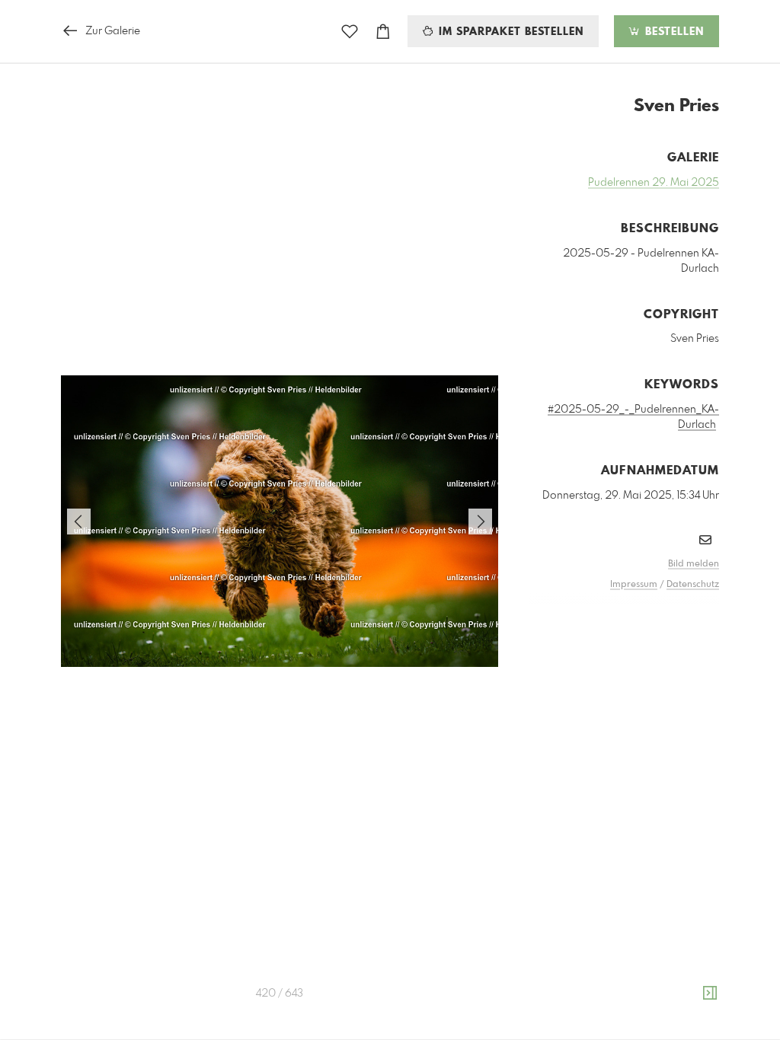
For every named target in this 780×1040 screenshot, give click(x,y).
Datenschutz (693, 584)
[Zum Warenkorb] (383, 31)
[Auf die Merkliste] (349, 31)
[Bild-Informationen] (710, 993)
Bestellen (672, 32)
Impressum (633, 584)
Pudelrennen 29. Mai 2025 (653, 182)
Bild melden (693, 564)
